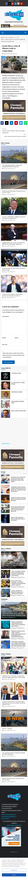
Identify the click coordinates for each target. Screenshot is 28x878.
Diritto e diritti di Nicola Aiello (18, 410)
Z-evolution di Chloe (16, 373)
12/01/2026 (20, 577)
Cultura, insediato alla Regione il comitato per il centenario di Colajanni (17, 592)
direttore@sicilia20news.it (9, 814)
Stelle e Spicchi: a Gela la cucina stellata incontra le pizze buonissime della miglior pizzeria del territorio (13, 563)
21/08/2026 (11, 168)
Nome (4, 337)
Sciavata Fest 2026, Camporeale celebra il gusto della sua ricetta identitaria (18, 489)
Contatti (17, 0)
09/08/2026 (11, 617)
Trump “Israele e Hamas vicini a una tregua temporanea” (13, 130)
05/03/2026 (11, 566)
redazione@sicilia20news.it (9, 816)
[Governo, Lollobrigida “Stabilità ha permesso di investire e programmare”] (14, 206)
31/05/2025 (12, 53)
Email (17, 337)
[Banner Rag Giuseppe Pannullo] (14, 109)
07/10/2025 (20, 586)
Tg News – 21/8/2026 (7, 728)
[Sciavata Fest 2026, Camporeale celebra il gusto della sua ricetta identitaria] (5, 489)
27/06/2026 (20, 647)
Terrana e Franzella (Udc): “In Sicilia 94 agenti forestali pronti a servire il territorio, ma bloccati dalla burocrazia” (13, 703)
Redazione (11, 0)
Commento (5, 316)
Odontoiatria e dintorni (16, 391)
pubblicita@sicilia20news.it (14, 825)
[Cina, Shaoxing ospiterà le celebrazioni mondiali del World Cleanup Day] (14, 154)
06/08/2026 (20, 627)
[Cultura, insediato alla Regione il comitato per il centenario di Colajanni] (5, 593)
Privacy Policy (5, 818)
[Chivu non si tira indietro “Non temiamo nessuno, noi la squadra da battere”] (14, 283)
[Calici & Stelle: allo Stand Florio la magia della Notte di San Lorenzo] (5, 508)
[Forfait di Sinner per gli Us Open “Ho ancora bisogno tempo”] (14, 258)
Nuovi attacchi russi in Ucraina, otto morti (15, 135)
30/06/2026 (20, 638)
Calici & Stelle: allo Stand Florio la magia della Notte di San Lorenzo (18, 509)
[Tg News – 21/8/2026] (14, 718)
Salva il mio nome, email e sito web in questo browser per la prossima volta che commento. (13, 355)
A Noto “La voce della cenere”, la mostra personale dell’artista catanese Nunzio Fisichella (18, 519)
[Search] (25, 32)
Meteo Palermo (6, 443)
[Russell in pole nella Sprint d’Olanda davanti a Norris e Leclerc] (14, 180)
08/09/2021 (20, 595)
